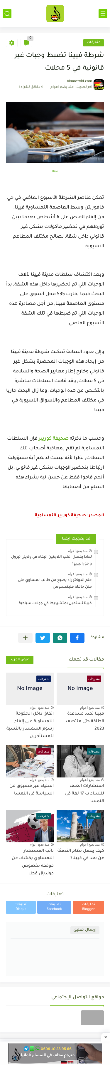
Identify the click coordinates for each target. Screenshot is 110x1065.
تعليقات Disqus (21, 907)
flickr (55, 171)
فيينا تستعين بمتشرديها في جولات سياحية (55, 604)
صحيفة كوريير (54, 438)
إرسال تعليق (85, 930)
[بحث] (7, 13)
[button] (77, 638)
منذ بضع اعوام (77, 551)
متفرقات (93, 43)
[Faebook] (92, 1017)
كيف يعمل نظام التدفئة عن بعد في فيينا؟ (80, 855)
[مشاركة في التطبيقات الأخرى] (25, 638)
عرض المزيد (19, 660)
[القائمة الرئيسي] (103, 13)
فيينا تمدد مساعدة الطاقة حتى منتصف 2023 (85, 721)
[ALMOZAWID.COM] (55, 13)
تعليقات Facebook (54, 907)
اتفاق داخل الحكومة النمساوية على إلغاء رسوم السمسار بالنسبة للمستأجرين (30, 725)
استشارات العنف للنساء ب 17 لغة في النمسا (84, 794)
